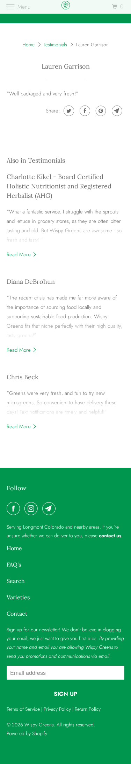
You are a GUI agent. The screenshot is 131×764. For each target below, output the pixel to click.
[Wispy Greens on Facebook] (15, 508)
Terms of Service (23, 708)
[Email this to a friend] (116, 111)
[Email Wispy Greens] (50, 508)
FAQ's (14, 564)
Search (16, 580)
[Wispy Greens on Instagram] (32, 508)
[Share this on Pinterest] (100, 111)
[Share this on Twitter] (68, 111)
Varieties (18, 597)
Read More (19, 254)
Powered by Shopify (27, 733)
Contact (17, 613)
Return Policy (88, 708)
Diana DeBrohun (31, 282)
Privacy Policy (57, 708)
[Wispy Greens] (66, 7)
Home (28, 44)
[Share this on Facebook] (84, 111)
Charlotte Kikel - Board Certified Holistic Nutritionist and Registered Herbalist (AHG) (59, 186)
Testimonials (55, 44)
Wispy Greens (39, 724)
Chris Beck (22, 377)
